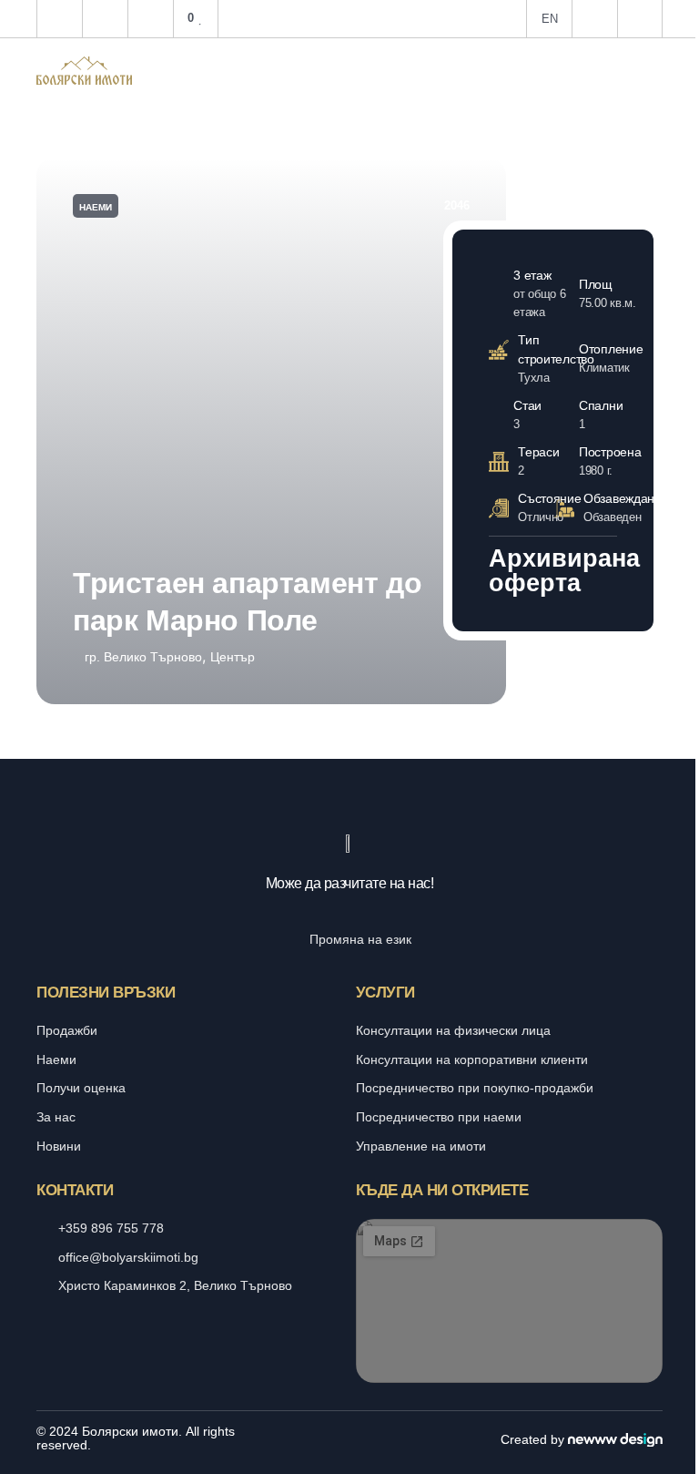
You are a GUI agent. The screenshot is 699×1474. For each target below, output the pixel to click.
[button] (653, 70)
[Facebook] (330, 1438)
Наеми (95, 207)
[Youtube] (369, 1438)
